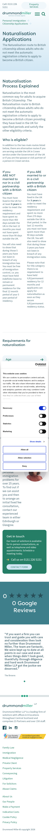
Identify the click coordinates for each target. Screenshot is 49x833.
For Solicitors (9, 783)
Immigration (9, 752)
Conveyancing (10, 773)
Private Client (10, 763)
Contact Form (19, 567)
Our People (8, 801)
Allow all (24, 450)
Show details (35, 441)
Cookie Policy (10, 817)
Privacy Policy (10, 822)
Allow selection (24, 458)
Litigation (8, 778)
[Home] (17, 14)
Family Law (8, 747)
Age (8, 359)
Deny (24, 466)
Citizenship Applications (15, 23)
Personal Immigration (14, 20)
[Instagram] (16, 728)
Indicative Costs (11, 811)
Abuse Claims (9, 788)
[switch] (42, 416)
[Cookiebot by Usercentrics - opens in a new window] (35, 364)
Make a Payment (11, 806)
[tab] (24, 681)
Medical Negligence (13, 757)
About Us (7, 796)
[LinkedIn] (10, 728)
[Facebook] (5, 728)
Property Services (34, 5)
